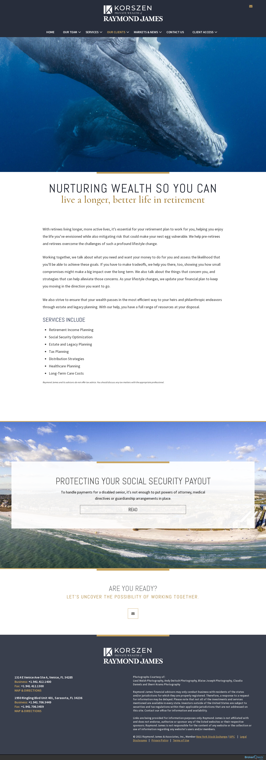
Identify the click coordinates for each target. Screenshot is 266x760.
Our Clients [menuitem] (116, 32)
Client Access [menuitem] (202, 32)
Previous (21, 499)
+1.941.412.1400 (39, 682)
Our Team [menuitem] (70, 32)
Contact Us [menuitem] (175, 32)
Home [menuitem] (50, 32)
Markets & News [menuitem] (146, 32)
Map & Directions (28, 690)
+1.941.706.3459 (32, 706)
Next (245, 499)
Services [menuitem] (92, 32)
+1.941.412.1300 (32, 686)
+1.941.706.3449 (39, 702)
